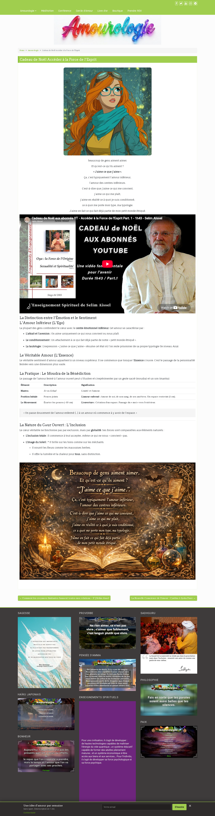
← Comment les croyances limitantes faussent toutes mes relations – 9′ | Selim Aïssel (64, 598)
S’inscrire (179, 807)
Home (22, 50)
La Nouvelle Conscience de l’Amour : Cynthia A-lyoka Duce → (163, 598)
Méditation (47, 11)
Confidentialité (29, 813)
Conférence (64, 11)
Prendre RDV (134, 11)
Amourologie (27, 11)
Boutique (117, 11)
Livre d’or (102, 11)
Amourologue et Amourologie (33, 3)
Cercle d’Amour (84, 11)
